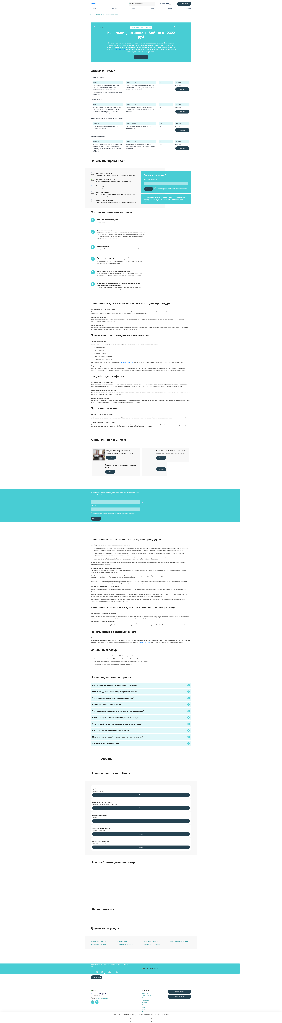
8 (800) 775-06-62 (107, 972)
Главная (92, 14)
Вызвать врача (184, 3)
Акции (170, 8)
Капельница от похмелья (99, 944)
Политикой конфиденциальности (174, 188)
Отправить (149, 189)
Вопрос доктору (179, 991)
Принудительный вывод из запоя (179, 941)
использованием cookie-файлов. (156, 1016)
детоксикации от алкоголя (126, 362)
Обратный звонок (179, 996)
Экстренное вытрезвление (125, 944)
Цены (133, 8)
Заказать (182, 89)
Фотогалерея (145, 1000)
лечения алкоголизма (144, 642)
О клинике (145, 993)
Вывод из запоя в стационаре (152, 944)
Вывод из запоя (100, 14)
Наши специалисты (147, 995)
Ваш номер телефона (150, 179)
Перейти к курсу (96, 977)
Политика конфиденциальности (150, 1012)
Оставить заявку (141, 57)
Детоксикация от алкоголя (151, 941)
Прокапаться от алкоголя (99, 941)
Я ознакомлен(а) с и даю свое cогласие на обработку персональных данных (172, 188)
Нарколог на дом (122, 941)
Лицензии (144, 997)
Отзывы (152, 8)
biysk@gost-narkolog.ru (102, 998)
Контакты (188, 8)
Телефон (93, 505)
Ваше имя (93, 498)
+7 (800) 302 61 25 (163, 3)
